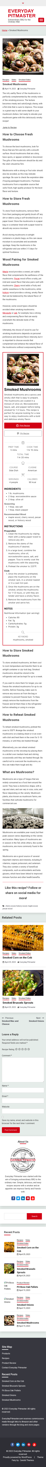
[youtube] (33, 1198)
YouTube (34, 1445)
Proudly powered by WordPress (17, 1457)
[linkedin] (23, 1198)
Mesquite (7, 313)
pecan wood (7, 909)
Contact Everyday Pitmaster (14, 1367)
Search (34, 1216)
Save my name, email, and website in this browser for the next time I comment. (20, 1122)
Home (4, 30)
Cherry (17, 285)
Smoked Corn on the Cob (17, 957)
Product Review (23, 1283)
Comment (7, 1055)
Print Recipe (24, 425)
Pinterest (29, 1445)
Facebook (12, 1445)
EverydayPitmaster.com (12, 1418)
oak (15, 313)
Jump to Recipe (10, 127)
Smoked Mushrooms (28, 1322)
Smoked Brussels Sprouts (18, 1002)
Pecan (17, 278)
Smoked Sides (25, 80)
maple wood (33, 906)
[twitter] (18, 1198)
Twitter (18, 1445)
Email (5, 1096)
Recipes (6, 80)
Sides (14, 80)
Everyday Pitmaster (22, 13)
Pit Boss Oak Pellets (27, 1287)
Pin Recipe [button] (24, 433)
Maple (5, 271)
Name (5, 1086)
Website (5, 1106)
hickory (6, 292)
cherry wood (10, 906)
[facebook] (13, 1198)
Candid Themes (27, 1460)
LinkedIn (23, 1445)
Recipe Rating (8, 1049)
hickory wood (21, 906)
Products (6, 1353)
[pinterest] (28, 1198)
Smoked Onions (25, 1305)
